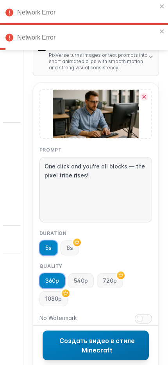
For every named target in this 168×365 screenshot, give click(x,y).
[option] (11, 70)
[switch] (143, 318)
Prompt (50, 150)
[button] (11, 280)
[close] (162, 6)
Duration (53, 233)
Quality (51, 266)
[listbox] (11, 159)
